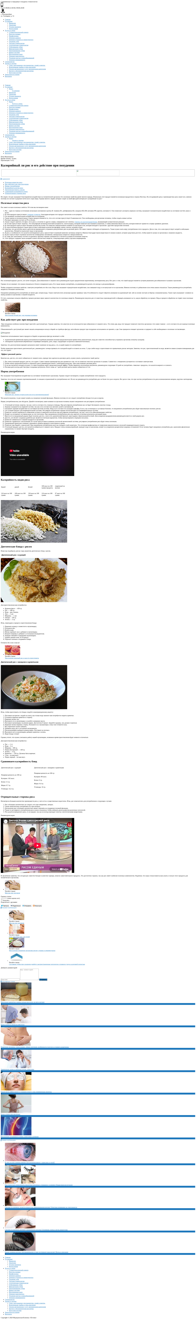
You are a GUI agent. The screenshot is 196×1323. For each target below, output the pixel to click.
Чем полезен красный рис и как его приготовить (22, 658)
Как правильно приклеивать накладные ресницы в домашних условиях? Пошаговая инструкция (38, 1185)
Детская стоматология (16, 43)
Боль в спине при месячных (10, 1114)
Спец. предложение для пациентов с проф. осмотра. (27, 65)
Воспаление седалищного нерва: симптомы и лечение (20, 1136)
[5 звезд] (6, 898)
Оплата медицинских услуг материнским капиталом (27, 69)
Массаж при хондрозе (12, 893)
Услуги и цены (10, 30)
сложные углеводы (33, 214)
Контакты (8, 76)
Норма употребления (12, 186)
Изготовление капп (16, 54)
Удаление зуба (14, 41)
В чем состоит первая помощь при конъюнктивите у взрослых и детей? (30, 1162)
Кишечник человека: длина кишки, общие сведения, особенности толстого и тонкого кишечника (35, 1047)
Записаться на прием (12, 74)
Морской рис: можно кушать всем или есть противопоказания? (27, 394)
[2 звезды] (2, 898)
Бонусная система (15, 73)
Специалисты (9, 62)
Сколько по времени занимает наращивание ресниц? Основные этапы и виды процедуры (36, 1230)
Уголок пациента (15, 27)
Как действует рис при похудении (17, 184)
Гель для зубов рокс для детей (19, 937)
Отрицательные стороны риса (15, 193)
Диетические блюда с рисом (14, 190)
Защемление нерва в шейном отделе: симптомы (17, 1069)
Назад (11, 89)
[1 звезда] (1, 898)
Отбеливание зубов (16, 47)
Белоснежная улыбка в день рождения (22, 67)
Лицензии (12, 25)
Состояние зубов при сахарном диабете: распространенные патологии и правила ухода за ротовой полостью (47, 964)
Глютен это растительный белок (86, 222)
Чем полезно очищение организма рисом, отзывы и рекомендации (32, 950)
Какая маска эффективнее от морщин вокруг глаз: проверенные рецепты (26, 1092)
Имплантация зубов (16, 49)
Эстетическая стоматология (18, 45)
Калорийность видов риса (14, 188)
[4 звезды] (5, 898)
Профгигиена (13, 36)
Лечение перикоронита (17, 60)
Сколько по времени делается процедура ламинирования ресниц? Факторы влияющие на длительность (41, 1207)
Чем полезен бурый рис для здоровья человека (21, 315)
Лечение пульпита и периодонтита (21, 40)
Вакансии (12, 23)
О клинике (8, 21)
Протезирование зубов (17, 51)
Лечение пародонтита (16, 56)
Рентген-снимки (14, 34)
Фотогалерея (13, 29)
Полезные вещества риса (13, 182)
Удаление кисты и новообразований (21, 58)
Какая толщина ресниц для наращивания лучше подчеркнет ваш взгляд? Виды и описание (36, 1252)
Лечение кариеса (15, 38)
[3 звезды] (3, 898)
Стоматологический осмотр (18, 32)
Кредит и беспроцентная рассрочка (21, 71)
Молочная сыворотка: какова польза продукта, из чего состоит (23, 1002)
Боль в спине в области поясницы (12, 1024)
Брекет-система (14, 52)
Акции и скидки (10, 63)
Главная (7, 19)
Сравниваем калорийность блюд (16, 191)
